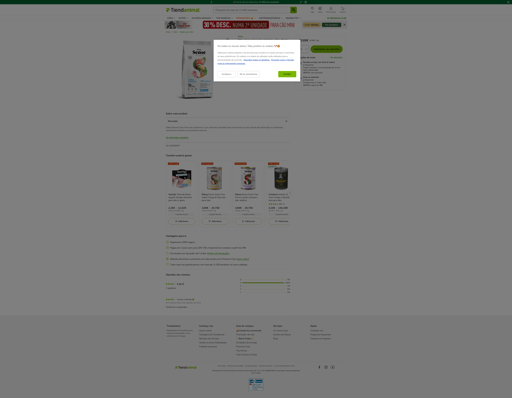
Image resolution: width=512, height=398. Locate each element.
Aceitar (287, 74)
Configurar (227, 74)
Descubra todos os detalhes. (257, 60)
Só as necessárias (248, 74)
